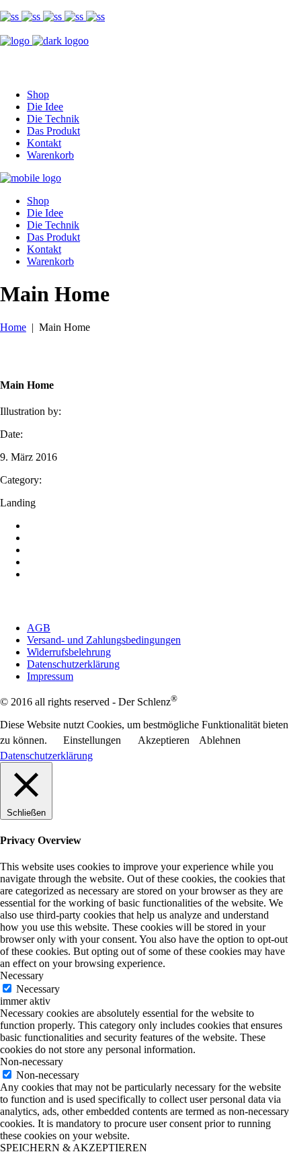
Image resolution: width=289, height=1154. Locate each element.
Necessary (38, 989)
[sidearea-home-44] (32, 16)
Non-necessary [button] (31, 1061)
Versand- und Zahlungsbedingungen (104, 640)
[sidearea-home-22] (75, 16)
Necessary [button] (22, 975)
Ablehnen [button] (220, 740)
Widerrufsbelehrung (69, 652)
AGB (38, 627)
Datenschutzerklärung (73, 664)
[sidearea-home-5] (11, 16)
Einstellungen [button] (92, 740)
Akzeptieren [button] (164, 740)
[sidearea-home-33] (54, 16)
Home (13, 327)
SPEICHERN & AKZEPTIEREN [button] (73, 1147)
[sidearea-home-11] (95, 16)
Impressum (50, 676)
